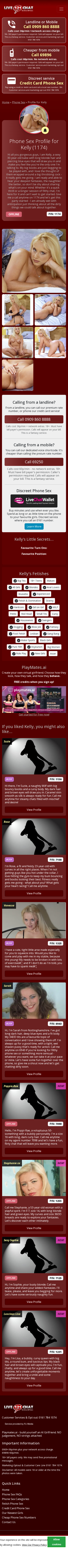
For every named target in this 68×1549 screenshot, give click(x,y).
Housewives (26, 620)
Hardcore (18, 607)
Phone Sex (18, 102)
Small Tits (42, 613)
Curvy (55, 613)
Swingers (46, 620)
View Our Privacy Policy (34, 1544)
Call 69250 (34, 461)
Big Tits (21, 580)
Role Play (21, 653)
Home (5, 102)
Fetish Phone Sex (12, 1503)
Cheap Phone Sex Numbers (19, 1517)
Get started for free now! (34, 714)
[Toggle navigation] (61, 9)
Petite (13, 613)
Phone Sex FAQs (12, 1494)
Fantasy (53, 626)
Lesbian (34, 633)
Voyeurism (36, 646)
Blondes (33, 587)
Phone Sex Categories (15, 1499)
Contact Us (9, 1522)
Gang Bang (53, 633)
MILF (55, 607)
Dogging (18, 626)
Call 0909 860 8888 (41, 26)
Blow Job (36, 626)
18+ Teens (36, 580)
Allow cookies (56, 1542)
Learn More (34, 526)
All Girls (16, 587)
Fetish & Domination (29, 600)
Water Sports (27, 640)
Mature (51, 580)
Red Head (26, 613)
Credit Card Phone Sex (16, 1508)
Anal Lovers (52, 587)
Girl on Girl (38, 607)
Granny (49, 600)
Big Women (53, 647)
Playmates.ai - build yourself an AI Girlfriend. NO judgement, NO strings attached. (31, 1434)
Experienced (43, 593)
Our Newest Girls (12, 1513)
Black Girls (45, 640)
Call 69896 (41, 54)
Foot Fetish (18, 633)
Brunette (23, 594)
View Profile (34, 810)
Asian (53, 653)
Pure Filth (17, 646)
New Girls (39, 653)
